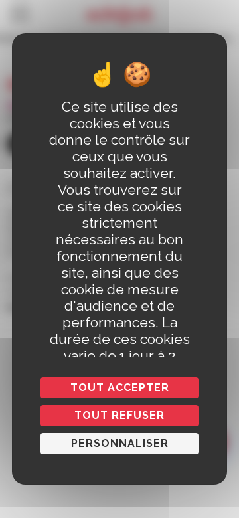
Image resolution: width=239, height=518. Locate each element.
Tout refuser (119, 415)
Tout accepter (119, 387)
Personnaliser (120, 443)
